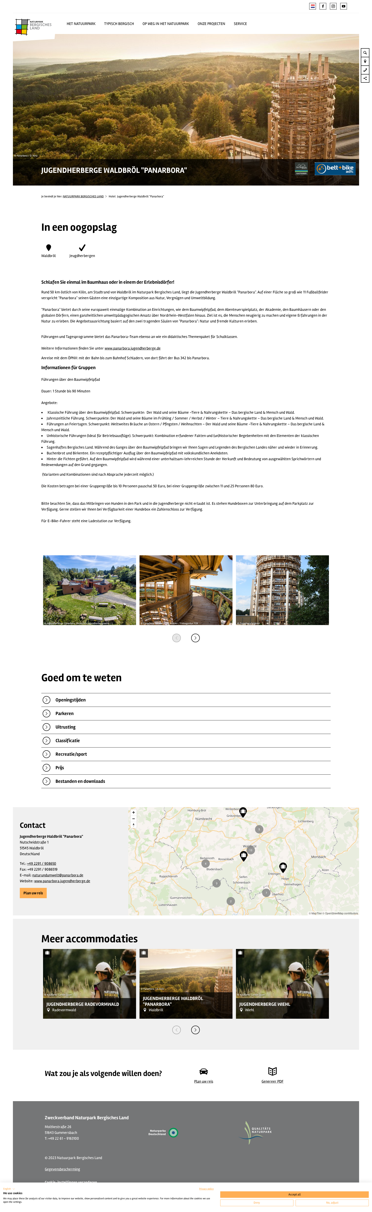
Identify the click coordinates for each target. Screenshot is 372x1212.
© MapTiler (315, 913)
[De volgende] (195, 638)
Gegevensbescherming (62, 1169)
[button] (322, 6)
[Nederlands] (312, 6)
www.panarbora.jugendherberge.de (133, 348)
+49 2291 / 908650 (41, 863)
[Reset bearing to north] (133, 825)
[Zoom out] (133, 819)
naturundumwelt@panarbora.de (57, 875)
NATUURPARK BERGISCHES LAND (83, 196)
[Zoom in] (133, 812)
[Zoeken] (365, 52)
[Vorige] (176, 638)
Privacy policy (206, 1188)
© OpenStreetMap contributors (340, 913)
